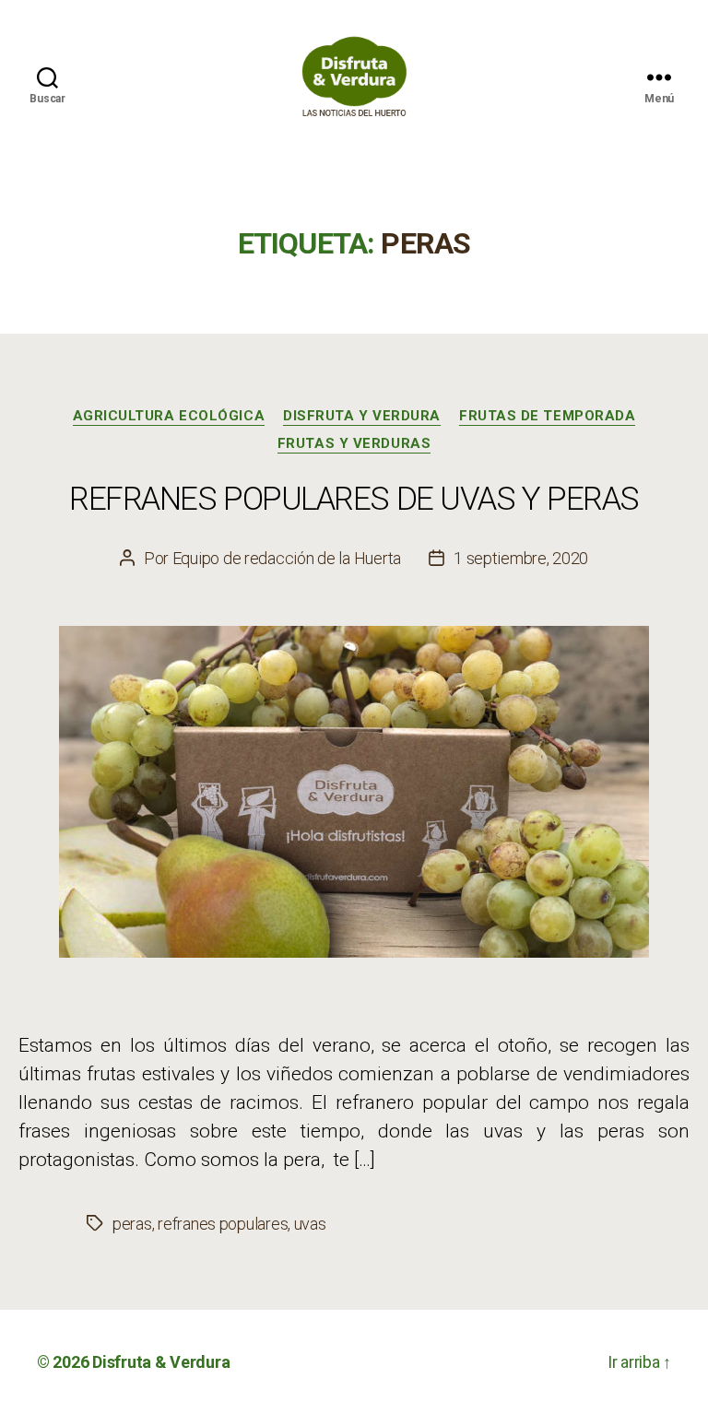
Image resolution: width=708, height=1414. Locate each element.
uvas (310, 1223)
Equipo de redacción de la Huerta (286, 558)
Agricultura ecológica (169, 415)
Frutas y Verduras (354, 443)
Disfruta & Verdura (161, 1362)
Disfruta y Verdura (362, 415)
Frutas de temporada (547, 415)
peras (132, 1223)
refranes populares (223, 1223)
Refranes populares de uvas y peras (354, 499)
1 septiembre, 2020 (521, 558)
